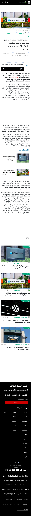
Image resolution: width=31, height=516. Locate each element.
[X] (10, 64)
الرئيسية (21, 33)
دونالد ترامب (15, 77)
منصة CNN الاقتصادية (22, 500)
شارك (27, 66)
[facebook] (6, 470)
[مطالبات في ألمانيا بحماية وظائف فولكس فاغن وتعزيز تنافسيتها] (15, 308)
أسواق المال (17, 263)
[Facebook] (5, 64)
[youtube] (17, 470)
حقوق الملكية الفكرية (22, 504)
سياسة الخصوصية (10, 500)
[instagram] (13, 470)
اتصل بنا (26, 509)
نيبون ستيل (27, 246)
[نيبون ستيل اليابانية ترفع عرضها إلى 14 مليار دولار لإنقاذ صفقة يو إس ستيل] (23, 172)
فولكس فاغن (26, 301)
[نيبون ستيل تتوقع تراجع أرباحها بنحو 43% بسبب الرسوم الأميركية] (23, 158)
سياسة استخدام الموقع (8, 504)
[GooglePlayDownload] (22, 390)
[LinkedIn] (14, 64)
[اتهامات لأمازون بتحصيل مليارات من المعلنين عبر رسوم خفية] (15, 335)
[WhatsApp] (20, 64)
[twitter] (25, 470)
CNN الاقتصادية (20, 53)
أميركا (28, 328)
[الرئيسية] (22, 2)
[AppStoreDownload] (10, 390)
